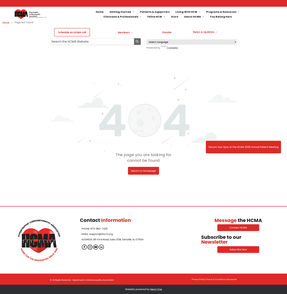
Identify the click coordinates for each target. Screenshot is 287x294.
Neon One (156, 289)
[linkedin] (101, 247)
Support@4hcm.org (101, 234)
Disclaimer (232, 279)
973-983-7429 (99, 228)
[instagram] (90, 247)
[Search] (137, 41)
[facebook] (84, 247)
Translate (172, 47)
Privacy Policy (198, 279)
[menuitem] (100, 12)
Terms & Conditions (215, 279)
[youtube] (95, 247)
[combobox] (92, 41)
